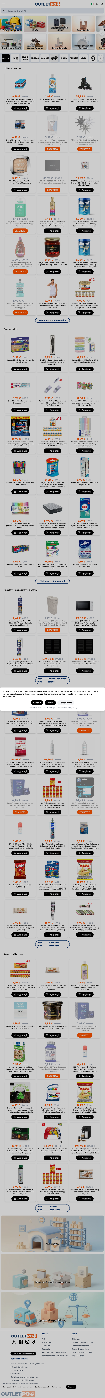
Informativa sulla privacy (67, 708)
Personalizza (66, 702)
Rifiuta (50, 702)
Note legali (51, 708)
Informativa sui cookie (36, 708)
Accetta (37, 702)
